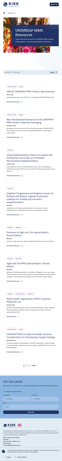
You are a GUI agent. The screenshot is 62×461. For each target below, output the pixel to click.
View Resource (11, 317)
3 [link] (29, 365)
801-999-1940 (7, 443)
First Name (6, 395)
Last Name (35, 395)
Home (4, 13)
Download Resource (13, 102)
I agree (8, 457)
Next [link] (34, 365)
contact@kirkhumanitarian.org (11, 445)
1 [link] (23, 365)
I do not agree (22, 457)
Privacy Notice (33, 452)
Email (5, 403)
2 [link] (26, 365)
